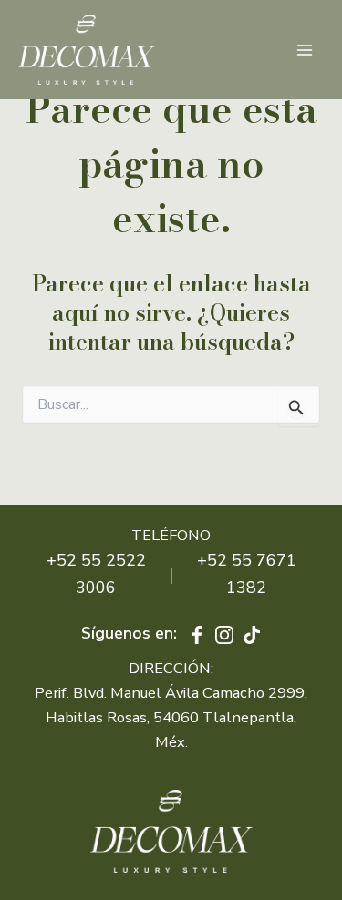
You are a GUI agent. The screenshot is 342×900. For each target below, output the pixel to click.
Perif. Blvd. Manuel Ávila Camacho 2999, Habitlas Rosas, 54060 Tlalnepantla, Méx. (171, 717)
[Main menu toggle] (304, 49)
